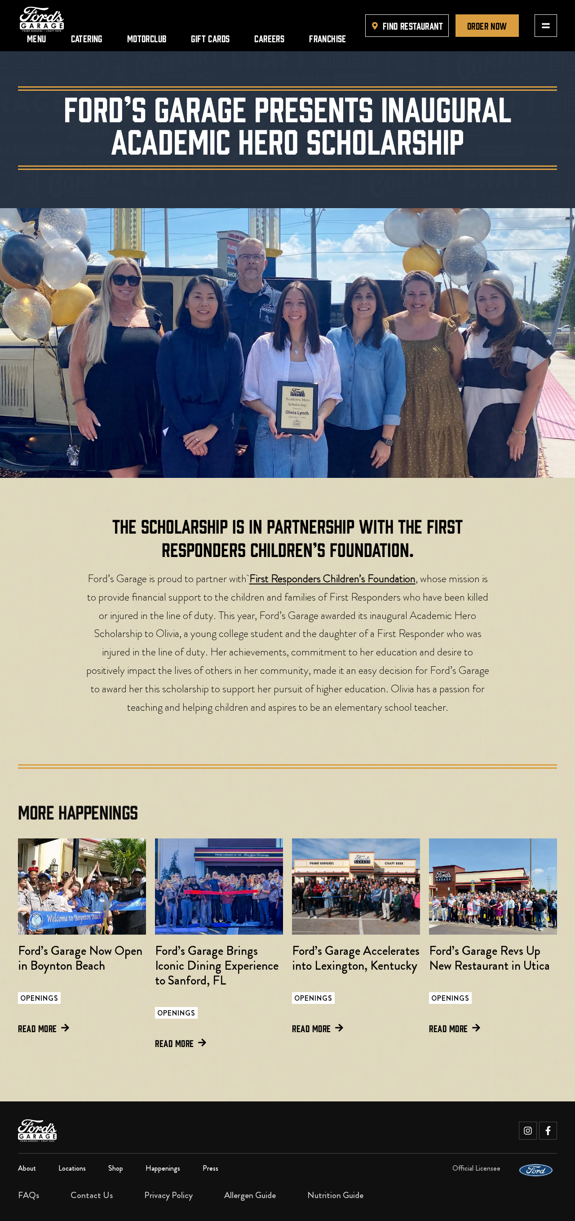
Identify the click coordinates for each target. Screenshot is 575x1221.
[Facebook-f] (548, 1131)
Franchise (327, 38)
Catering (86, 38)
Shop (115, 1168)
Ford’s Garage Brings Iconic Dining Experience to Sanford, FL (217, 965)
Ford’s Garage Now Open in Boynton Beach (80, 958)
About (27, 1168)
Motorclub (147, 38)
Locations (72, 1168)
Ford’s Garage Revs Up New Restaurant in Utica (489, 958)
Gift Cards (210, 38)
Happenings (163, 1168)
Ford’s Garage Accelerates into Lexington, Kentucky (356, 958)
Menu (36, 38)
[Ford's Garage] (42, 19)
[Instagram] (528, 1131)
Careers (269, 38)
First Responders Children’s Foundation (332, 578)
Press (210, 1168)
